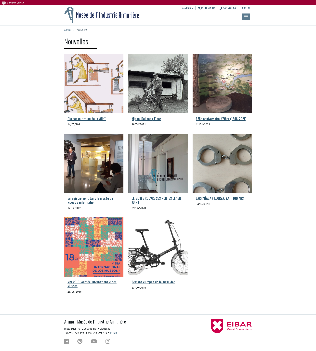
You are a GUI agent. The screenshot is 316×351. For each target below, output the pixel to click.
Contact (247, 8)
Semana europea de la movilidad (153, 281)
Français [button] (186, 8)
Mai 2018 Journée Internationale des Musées (92, 283)
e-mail (113, 332)
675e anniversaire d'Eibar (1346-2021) (221, 118)
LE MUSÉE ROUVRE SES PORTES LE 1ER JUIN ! (156, 200)
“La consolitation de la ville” (86, 118)
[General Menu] (246, 16)
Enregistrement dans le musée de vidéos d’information (90, 200)
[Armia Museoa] (102, 14)
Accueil (68, 29)
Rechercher (207, 8)
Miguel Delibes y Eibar (146, 118)
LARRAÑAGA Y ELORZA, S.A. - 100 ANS (220, 198)
